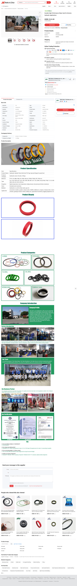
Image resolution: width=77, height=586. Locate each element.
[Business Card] (74, 104)
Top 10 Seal (28, 570)
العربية (45, 578)
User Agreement (45, 581)
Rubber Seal (18, 562)
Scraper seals (59, 546)
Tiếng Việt (66, 578)
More (2, 573)
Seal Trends (35, 570)
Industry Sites (46, 577)
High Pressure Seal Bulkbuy (45, 570)
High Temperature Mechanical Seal (58, 567)
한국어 (48, 578)
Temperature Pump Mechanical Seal (17, 570)
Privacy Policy (56, 581)
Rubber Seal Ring (36, 562)
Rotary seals (40, 546)
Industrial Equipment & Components (10, 8)
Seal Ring (26, 8)
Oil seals (2, 550)
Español (14, 578)
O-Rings (39, 548)
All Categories (5, 6)
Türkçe (62, 578)
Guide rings (3, 548)
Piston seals (22, 546)
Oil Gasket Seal (5, 570)
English (10, 578)
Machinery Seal (15, 567)
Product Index (59, 577)
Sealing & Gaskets (20, 8)
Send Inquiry (52, 24)
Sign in (74, 3)
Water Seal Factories (24, 567)
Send (11, 485)
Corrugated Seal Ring (27, 562)
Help (55, 6)
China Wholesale (33, 577)
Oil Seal (12, 562)
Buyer (49, 6)
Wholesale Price (40, 577)
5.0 (61, 101)
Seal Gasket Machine (46, 567)
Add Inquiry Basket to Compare (22, 44)
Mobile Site (64, 577)
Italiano (32, 578)
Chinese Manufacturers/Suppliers (24, 577)
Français (22, 578)
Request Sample (64, 27)
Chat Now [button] (69, 24)
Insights (69, 577)
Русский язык (28, 578)
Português (18, 578)
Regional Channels (53, 577)
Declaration (51, 581)
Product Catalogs (18, 543)
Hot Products (9, 577)
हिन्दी (54, 578)
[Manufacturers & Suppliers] (7, 2)
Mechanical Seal (5, 562)
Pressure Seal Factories (35, 567)
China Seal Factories (6, 567)
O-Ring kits (59, 548)
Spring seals (22, 548)
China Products (15, 577)
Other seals (22, 550)
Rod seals (3, 546)
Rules (75, 6)
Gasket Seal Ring (71, 567)
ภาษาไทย (58, 578)
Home (2, 8)
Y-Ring (43, 562)
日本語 (52, 578)
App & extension (62, 6)
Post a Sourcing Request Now (36, 485)
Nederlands (41, 578)
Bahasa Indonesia (72, 578)
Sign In (46, 93)
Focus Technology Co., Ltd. (30, 581)
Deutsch (36, 578)
